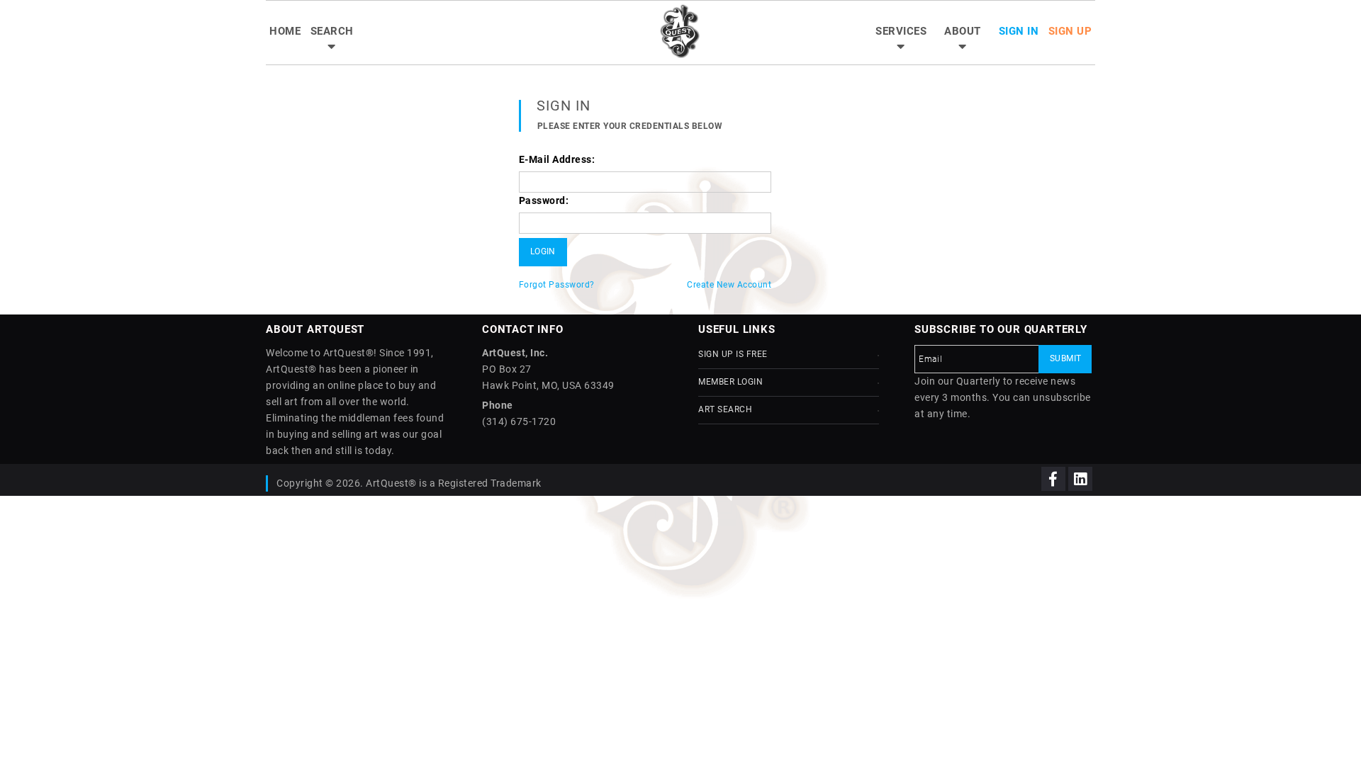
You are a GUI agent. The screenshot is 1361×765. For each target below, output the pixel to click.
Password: (544, 200)
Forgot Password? (557, 285)
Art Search (725, 409)
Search (332, 31)
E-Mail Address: (557, 159)
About (962, 31)
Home (285, 31)
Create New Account (729, 285)
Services (900, 31)
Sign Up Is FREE (733, 354)
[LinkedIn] (1080, 479)
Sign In (1019, 31)
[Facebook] (1053, 479)
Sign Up (1070, 31)
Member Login (730, 382)
